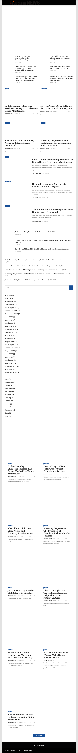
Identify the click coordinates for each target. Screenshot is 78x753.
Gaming (8, 398)
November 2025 (11, 311)
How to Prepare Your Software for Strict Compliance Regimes (23, 58)
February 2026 (10, 308)
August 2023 (10, 341)
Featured (43, 88)
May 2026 (9, 298)
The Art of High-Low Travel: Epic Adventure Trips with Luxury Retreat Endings (26, 78)
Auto (7, 379)
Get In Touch (39, 745)
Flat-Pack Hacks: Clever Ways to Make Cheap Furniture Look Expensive (55, 656)
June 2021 (8, 369)
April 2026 (9, 301)
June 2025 (9, 317)
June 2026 (9, 295)
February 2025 (10, 329)
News (7, 407)
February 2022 (10, 366)
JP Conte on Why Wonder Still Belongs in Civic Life (60, 67)
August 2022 (10, 351)
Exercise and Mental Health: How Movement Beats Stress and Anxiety (61, 78)
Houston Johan (12, 48)
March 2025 (9, 326)
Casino (7, 385)
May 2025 (8, 320)
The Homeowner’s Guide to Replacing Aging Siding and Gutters (21, 717)
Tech (7, 413)
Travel (43, 123)
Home (9, 31)
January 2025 (10, 332)
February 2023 (10, 345)
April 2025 (9, 323)
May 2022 (9, 357)
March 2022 (9, 363)
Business (8, 382)
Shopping (8, 410)
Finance (8, 394)
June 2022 (9, 354)
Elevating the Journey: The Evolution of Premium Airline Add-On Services (25, 68)
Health (7, 123)
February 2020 (11, 372)
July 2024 (8, 335)
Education (9, 388)
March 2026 (9, 304)
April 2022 (9, 360)
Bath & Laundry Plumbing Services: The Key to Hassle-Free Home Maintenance (21, 108)
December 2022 (11, 348)
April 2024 (9, 338)
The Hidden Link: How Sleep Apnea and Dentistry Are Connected (60, 58)
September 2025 (11, 314)
